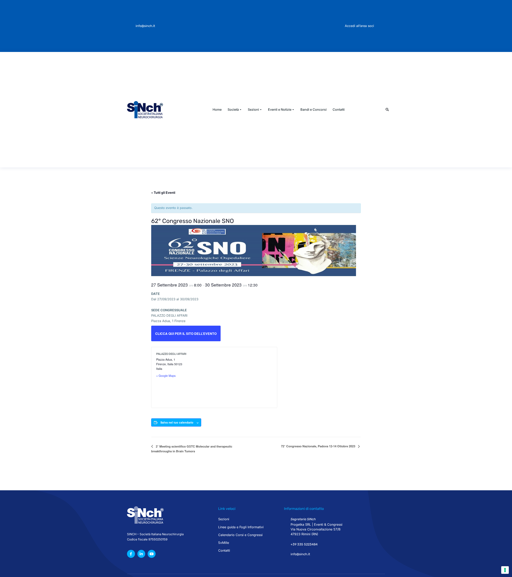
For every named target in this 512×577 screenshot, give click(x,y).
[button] (387, 109)
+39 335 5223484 (304, 544)
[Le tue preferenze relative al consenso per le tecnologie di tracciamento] (505, 570)
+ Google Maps (166, 376)
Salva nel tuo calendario (176, 422)
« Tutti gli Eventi (163, 192)
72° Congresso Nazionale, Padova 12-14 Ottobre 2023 (318, 446)
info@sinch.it (145, 26)
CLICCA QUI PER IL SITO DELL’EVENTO (186, 333)
